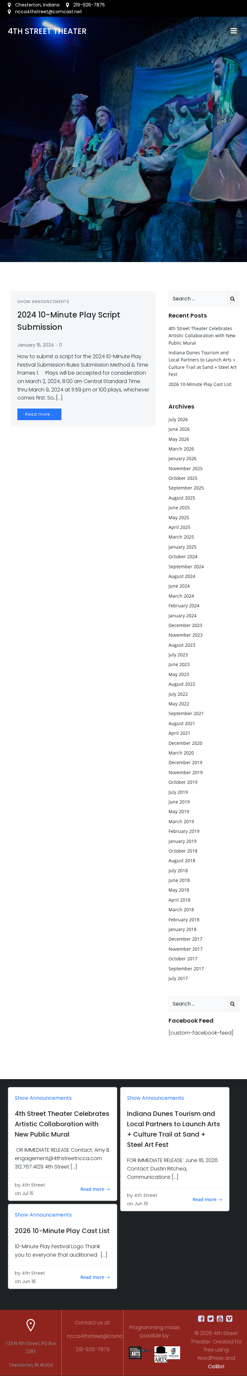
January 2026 (183, 458)
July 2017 (178, 978)
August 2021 (182, 723)
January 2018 (183, 929)
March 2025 (181, 537)
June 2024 (179, 586)
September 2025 (186, 488)
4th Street (33, 1185)
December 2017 (185, 939)
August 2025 (182, 498)
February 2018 (184, 919)
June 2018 (179, 880)
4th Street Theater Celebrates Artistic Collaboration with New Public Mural (202, 335)
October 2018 (183, 851)
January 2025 (183, 547)
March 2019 (181, 821)
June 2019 (179, 802)
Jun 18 (29, 1281)
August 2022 (182, 684)
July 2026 (178, 419)
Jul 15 (27, 1193)
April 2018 (179, 900)
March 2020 (181, 753)
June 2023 (179, 664)
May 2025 (179, 517)
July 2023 (178, 655)
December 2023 (185, 625)
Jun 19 (141, 1203)
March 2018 (181, 909)
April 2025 (179, 527)
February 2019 (184, 831)
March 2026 (181, 449)
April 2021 (179, 733)
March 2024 (181, 596)
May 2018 (179, 890)
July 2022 (178, 694)
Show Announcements (43, 301)
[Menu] (233, 30)
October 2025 (183, 478)
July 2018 (178, 870)
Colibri (216, 1366)
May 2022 (179, 704)
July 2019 (178, 792)
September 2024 (186, 566)
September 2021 (186, 713)
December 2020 (185, 743)
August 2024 (182, 576)
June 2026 (179, 429)
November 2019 (186, 772)
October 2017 (183, 959)
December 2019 (185, 762)
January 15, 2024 (35, 345)
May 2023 (179, 674)
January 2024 (183, 615)
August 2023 (182, 645)
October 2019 (183, 782)
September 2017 (186, 969)
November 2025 (186, 468)
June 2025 (179, 507)
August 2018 (182, 860)
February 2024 (184, 605)
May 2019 (179, 811)
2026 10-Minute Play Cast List (200, 384)
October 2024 (183, 556)
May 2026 (179, 439)
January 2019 (183, 841)
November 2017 (186, 949)
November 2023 (186, 635)
